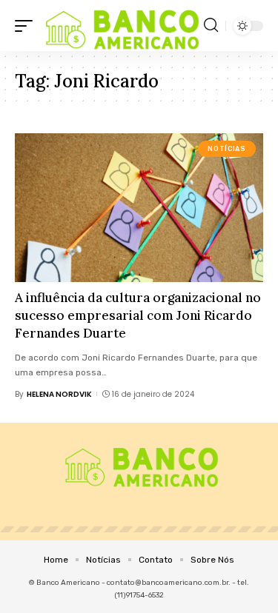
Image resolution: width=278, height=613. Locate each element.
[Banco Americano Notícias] (120, 25)
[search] (211, 25)
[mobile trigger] (27, 25)
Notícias (226, 149)
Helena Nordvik (59, 394)
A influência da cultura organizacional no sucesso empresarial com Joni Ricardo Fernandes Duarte (138, 315)
